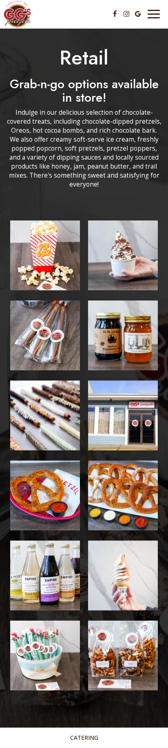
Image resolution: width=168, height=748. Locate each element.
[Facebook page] (115, 13)
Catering (84, 737)
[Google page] (138, 13)
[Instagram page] (126, 13)
